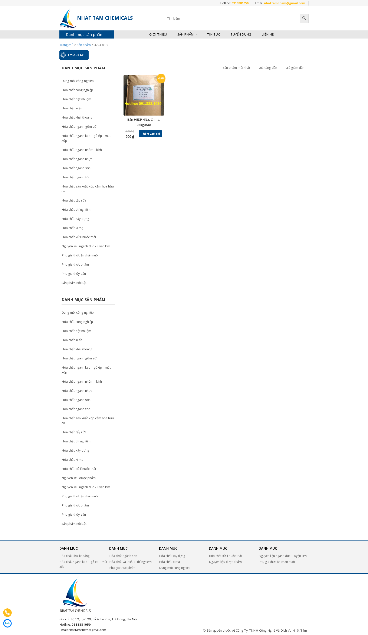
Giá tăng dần (268, 67)
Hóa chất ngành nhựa (77, 159)
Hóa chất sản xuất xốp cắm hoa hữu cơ (88, 188)
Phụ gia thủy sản (74, 273)
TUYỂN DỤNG (240, 34)
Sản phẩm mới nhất (236, 67)
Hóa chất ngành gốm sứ (79, 126)
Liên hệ (268, 34)
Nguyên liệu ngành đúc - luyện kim (86, 246)
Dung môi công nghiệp (78, 81)
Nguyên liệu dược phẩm (79, 478)
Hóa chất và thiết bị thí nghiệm (130, 562)
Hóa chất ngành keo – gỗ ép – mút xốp (83, 564)
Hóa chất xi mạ (72, 228)
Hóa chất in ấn (72, 108)
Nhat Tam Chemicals (105, 17)
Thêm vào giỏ (150, 134)
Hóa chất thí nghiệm (76, 209)
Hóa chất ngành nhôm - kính (82, 149)
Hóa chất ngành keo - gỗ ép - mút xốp (86, 138)
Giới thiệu (158, 34)
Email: (280, 3)
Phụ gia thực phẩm (75, 264)
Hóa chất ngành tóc (76, 177)
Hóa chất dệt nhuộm (76, 99)
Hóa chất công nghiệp (77, 90)
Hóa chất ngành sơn (76, 168)
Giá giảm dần (295, 67)
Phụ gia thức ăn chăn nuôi (80, 255)
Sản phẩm (185, 34)
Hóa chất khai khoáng (77, 117)
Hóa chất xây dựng (75, 218)
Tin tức (213, 34)
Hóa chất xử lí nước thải (79, 237)
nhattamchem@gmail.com (87, 630)
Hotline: (234, 3)
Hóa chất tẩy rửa (74, 200)
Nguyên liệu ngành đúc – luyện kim (283, 556)
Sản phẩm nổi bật (74, 282)
